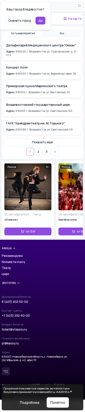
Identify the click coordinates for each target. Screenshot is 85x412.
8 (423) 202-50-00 (15, 302)
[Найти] (79, 5)
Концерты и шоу (13, 262)
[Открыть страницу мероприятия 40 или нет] (28, 199)
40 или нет (11, 219)
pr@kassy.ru (10, 343)
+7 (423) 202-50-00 (16, 315)
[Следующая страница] (55, 152)
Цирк (5, 274)
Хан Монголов (67, 219)
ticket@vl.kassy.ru (14, 329)
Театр (6, 268)
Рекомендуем (12, 256)
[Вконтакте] (6, 371)
